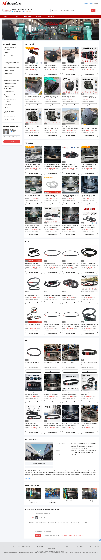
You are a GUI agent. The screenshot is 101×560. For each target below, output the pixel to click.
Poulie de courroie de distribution (9, 112)
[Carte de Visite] (19, 126)
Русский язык (61, 546)
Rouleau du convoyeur (9, 77)
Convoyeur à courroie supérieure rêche (9, 87)
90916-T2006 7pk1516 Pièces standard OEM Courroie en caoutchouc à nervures (32, 394)
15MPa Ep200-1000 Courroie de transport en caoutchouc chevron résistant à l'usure (33, 97)
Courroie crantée (8, 73)
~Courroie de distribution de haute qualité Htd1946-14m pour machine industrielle (70, 196)
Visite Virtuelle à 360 (40, 463)
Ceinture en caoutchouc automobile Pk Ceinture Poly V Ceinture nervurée (51, 394)
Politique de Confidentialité (49, 545)
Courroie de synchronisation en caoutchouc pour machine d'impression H (32, 166)
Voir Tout (27, 478)
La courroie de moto (9, 91)
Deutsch (44, 546)
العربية (72, 546)
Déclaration (29, 545)
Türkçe (91, 546)
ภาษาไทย (87, 546)
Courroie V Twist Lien (9, 70)
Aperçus (81, 545)
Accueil (5, 16)
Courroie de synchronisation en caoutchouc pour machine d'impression (32, 196)
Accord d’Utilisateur (38, 545)
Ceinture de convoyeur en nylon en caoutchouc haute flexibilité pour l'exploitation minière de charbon (70, 67)
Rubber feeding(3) (89, 501)
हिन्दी (82, 546)
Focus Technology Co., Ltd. (49, 551)
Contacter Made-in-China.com (63, 545)
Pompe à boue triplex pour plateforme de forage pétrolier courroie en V (32, 265)
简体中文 (18, 546)
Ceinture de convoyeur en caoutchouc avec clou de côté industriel (51, 128)
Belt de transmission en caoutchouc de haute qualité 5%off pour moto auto (52, 265)
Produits (16, 16)
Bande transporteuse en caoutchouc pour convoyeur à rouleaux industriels (51, 67)
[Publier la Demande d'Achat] (97, 10)
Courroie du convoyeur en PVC (11, 83)
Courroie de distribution (9, 55)
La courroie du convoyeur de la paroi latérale (11, 63)
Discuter (14, 131)
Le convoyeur (7, 104)
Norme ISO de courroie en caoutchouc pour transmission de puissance (52, 295)
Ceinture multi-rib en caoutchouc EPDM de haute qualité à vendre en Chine (70, 265)
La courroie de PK (8, 59)
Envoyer (38, 535)
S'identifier (86, 3)
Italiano (55, 546)
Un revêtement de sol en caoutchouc (10, 100)
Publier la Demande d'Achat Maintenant (72, 535)
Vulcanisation (7, 108)
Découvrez (38, 16)
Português (50, 546)
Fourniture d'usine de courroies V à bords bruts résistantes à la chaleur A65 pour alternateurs (33, 295)
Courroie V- (6, 52)
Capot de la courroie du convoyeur (9, 95)
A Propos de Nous (27, 16)
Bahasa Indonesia (51, 548)
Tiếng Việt (97, 546)
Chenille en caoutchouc (9, 116)
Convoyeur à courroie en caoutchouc (10, 48)
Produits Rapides (74, 545)
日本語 (28, 546)
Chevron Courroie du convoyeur (11, 67)
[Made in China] (12, 3)
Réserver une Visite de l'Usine (39, 467)
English (13, 546)
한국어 (67, 546)
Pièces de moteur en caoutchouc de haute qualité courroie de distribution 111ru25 (52, 227)
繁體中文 (24, 546)
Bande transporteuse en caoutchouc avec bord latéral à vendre (88, 97)
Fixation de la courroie (9, 119)
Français (34, 546)
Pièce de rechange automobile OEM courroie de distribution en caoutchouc (88, 196)
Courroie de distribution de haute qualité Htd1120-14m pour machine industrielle (70, 227)
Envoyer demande (33, 74)
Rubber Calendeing (70, 501)
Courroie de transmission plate (11, 80)
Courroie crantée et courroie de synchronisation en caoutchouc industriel (51, 166)
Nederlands (77, 546)
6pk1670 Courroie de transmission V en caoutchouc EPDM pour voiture (70, 425)
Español (39, 546)
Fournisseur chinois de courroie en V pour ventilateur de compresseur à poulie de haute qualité (70, 326)
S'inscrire (91, 3)
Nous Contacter (50, 16)
